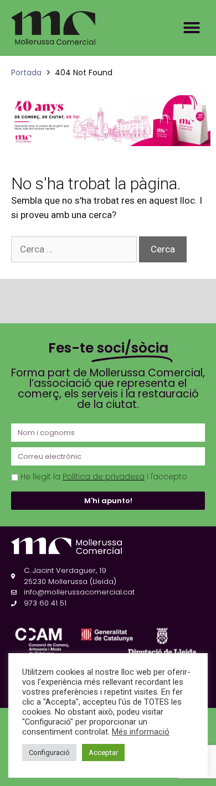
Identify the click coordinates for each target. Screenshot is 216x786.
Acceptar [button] (103, 752)
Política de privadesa (104, 477)
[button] (191, 27)
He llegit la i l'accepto (103, 477)
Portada (26, 72)
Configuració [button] (49, 752)
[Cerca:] (75, 249)
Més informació (140, 732)
